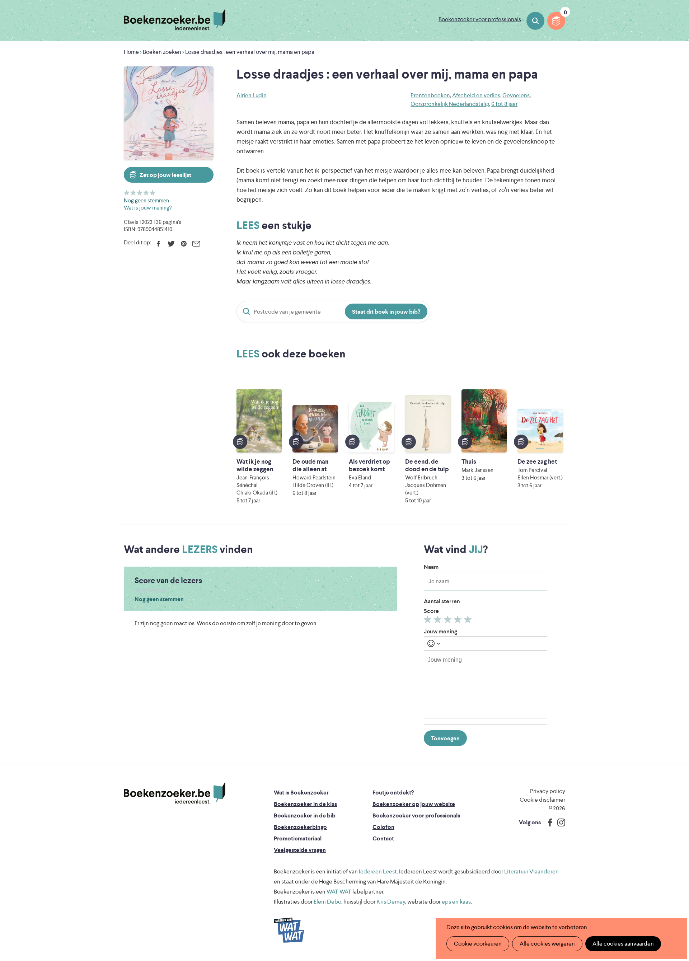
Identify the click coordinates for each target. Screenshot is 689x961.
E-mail (196, 243)
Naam (431, 567)
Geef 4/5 (146, 192)
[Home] (174, 793)
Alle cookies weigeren (547, 943)
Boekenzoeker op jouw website (413, 804)
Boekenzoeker (174, 20)
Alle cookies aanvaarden (623, 943)
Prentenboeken (430, 95)
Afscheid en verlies (476, 95)
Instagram (558, 822)
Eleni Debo (327, 901)
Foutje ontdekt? (393, 792)
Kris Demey (390, 901)
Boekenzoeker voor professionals (480, 19)
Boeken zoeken (535, 21)
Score (431, 611)
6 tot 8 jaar (504, 104)
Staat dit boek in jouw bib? (386, 311)
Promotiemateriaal (298, 838)
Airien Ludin (251, 95)
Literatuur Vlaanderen (531, 871)
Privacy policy (547, 791)
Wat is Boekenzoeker (301, 792)
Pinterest (183, 243)
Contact (383, 838)
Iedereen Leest (378, 871)
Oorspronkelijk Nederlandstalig (450, 104)
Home (131, 52)
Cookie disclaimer (542, 799)
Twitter (171, 243)
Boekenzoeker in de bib (305, 815)
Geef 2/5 (133, 192)
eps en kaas (456, 901)
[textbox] (485, 684)
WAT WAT (339, 891)
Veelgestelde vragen (300, 850)
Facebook (158, 243)
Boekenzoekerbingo (300, 827)
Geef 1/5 (127, 192)
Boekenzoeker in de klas (305, 804)
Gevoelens (516, 95)
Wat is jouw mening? (148, 207)
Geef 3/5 (140, 192)
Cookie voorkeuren (478, 943)
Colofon (383, 827)
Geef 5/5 (153, 192)
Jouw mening (440, 631)
